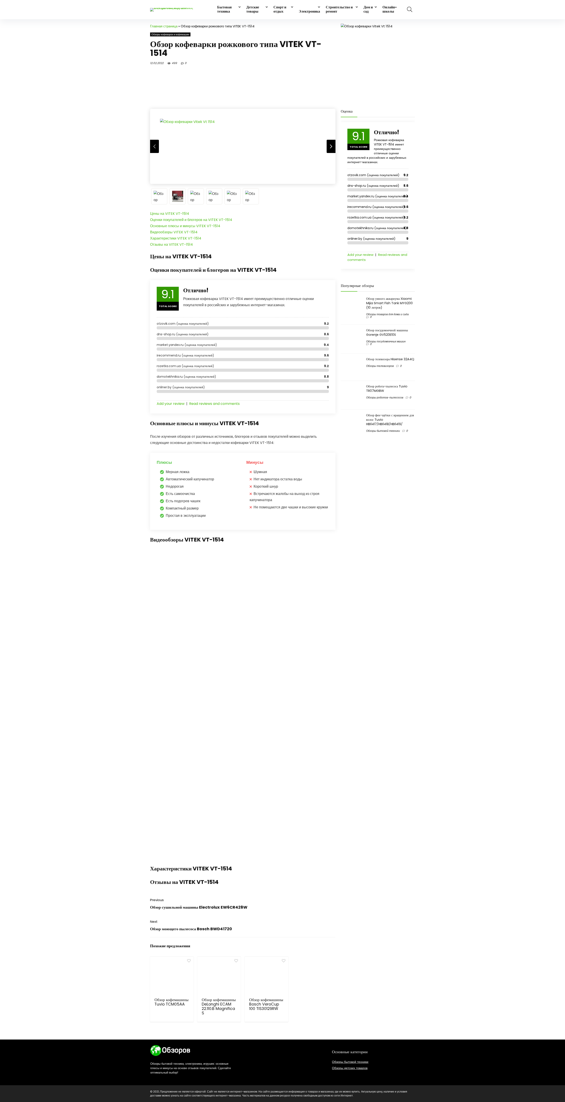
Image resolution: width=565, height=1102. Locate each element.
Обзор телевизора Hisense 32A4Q (390, 359)
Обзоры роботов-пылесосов (384, 397)
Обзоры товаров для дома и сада (387, 314)
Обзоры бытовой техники (383, 431)
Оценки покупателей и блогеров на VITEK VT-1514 (191, 219)
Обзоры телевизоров (380, 366)
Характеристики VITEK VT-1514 (175, 238)
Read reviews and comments (214, 403)
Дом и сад (368, 9)
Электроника (309, 11)
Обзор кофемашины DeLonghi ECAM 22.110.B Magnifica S (219, 1006)
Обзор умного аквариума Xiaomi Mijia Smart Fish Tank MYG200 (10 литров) (389, 303)
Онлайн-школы (389, 9)
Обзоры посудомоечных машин (386, 341)
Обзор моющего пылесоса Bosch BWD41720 (191, 929)
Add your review (171, 403)
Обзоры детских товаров (349, 1068)
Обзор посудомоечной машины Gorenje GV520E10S (387, 332)
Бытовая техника (224, 9)
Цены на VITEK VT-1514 (169, 213)
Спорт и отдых (279, 9)
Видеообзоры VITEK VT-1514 (174, 232)
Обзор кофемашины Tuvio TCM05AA (171, 1002)
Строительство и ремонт (339, 9)
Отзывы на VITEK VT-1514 (171, 244)
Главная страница (163, 26)
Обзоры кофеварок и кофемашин (170, 34)
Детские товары (252, 9)
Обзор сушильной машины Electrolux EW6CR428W (198, 907)
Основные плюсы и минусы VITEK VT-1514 (185, 225)
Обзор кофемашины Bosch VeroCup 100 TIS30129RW (266, 1004)
